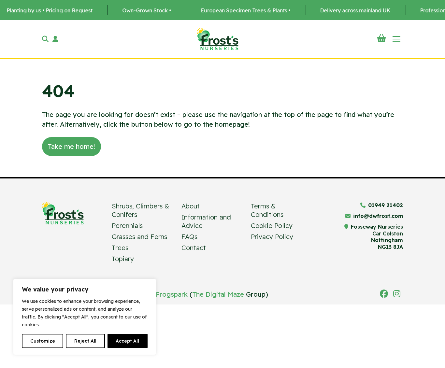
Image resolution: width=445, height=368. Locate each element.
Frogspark (172, 294)
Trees (120, 248)
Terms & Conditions (267, 210)
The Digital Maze (218, 294)
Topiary (123, 259)
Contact (193, 248)
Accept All (127, 341)
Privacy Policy (272, 237)
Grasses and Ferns (139, 237)
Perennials (127, 225)
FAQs (189, 237)
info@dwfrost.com (378, 216)
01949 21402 (385, 205)
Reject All (85, 341)
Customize (42, 341)
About (190, 206)
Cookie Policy (272, 225)
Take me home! (71, 146)
